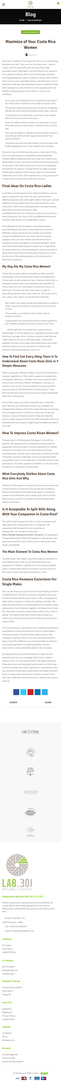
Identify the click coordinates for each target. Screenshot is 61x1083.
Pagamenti (7, 1012)
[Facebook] (16, 692)
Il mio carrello (8, 1058)
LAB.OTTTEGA (9, 952)
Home (21, 20)
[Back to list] (30, 702)
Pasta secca (7, 991)
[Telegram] (45, 692)
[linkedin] (38, 692)
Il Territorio (7, 949)
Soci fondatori (8, 966)
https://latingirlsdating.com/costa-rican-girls (22, 534)
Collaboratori (8, 973)
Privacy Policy (8, 1016)
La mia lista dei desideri (13, 1061)
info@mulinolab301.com (22, 930)
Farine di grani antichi (12, 987)
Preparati (6, 994)
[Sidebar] (3, 328)
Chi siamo (6, 945)
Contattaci (7, 1033)
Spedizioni (7, 1009)
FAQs (4, 1036)
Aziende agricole (9, 970)
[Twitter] (23, 692)
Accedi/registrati (10, 1054)
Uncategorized (35, 20)
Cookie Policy (8, 1019)
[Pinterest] (30, 692)
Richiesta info (8, 1040)
